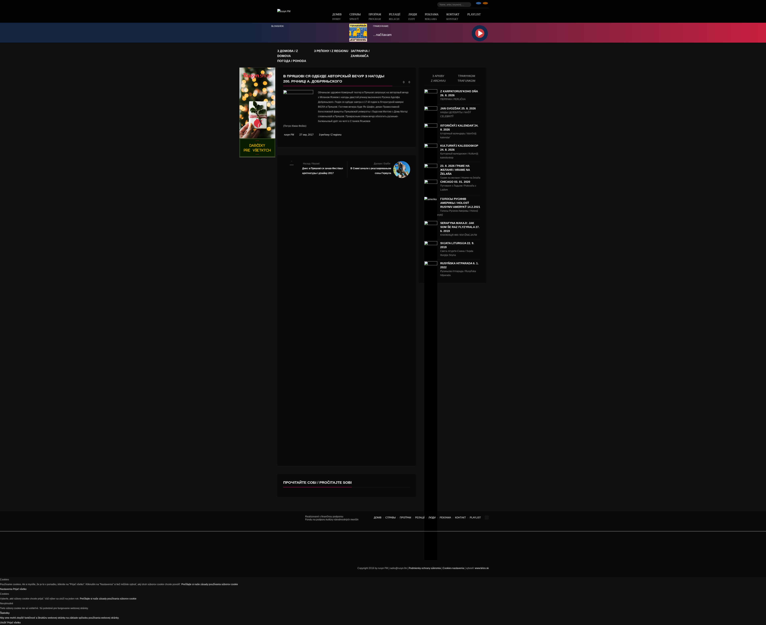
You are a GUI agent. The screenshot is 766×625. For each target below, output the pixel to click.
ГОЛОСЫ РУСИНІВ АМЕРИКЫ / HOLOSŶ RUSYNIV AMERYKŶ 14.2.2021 (460, 202)
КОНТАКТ (452, 17)
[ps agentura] (295, 542)
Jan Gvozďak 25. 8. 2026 (458, 108)
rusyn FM (289, 134)
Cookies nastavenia (453, 568)
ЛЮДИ (412, 17)
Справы (355, 17)
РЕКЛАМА (431, 17)
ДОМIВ (337, 17)
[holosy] (389, 542)
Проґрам (375, 17)
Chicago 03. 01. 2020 (455, 181)
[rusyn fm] (485, 4)
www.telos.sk (482, 568)
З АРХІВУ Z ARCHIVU (438, 78)
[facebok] (478, 4)
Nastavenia (6, 589)
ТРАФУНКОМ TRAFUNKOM (466, 78)
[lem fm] (327, 542)
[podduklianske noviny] (375, 556)
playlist (474, 14)
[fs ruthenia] (362, 542)
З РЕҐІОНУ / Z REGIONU (331, 51)
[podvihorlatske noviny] (404, 556)
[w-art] (431, 542)
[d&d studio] (467, 542)
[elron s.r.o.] (410, 542)
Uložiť (3, 622)
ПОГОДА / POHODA (291, 61)
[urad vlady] (291, 521)
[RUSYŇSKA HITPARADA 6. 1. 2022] (430, 410)
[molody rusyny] (283, 542)
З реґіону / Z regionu (330, 134)
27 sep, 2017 (306, 134)
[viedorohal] (455, 542)
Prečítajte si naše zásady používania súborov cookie (209, 584)
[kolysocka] (377, 542)
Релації (394, 17)
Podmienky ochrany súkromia (425, 568)
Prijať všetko (20, 589)
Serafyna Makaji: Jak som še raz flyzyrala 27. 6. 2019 (460, 227)
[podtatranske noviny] (332, 556)
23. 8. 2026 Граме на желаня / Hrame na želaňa (455, 169)
